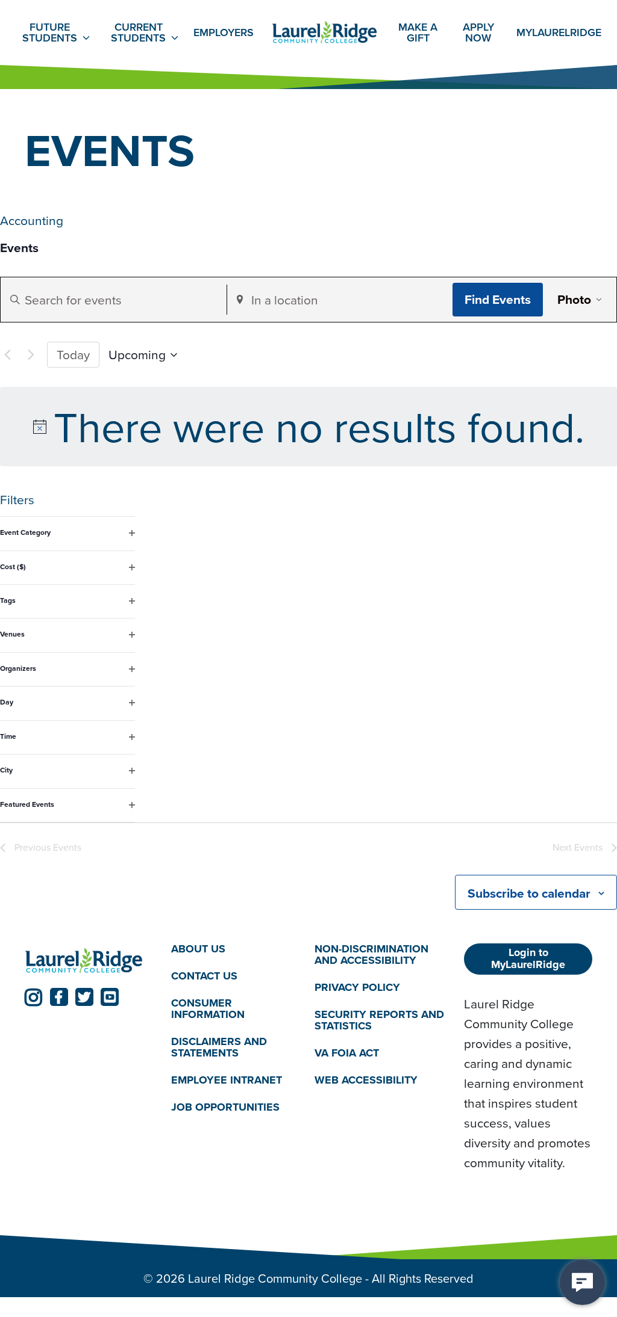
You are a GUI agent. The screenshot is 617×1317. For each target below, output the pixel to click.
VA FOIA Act (347, 1053)
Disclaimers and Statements (219, 1047)
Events (19, 248)
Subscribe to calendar (529, 893)
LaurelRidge (558, 32)
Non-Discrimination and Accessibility (371, 954)
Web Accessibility (366, 1080)
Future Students (49, 32)
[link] (34, 997)
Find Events (498, 299)
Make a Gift (417, 32)
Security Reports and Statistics (379, 1020)
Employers (223, 32)
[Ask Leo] (582, 1282)
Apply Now (478, 32)
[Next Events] (30, 355)
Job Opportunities (225, 1107)
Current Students (138, 32)
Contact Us (204, 976)
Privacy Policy (357, 987)
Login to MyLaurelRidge (528, 958)
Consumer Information (208, 1008)
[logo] (84, 960)
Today (73, 354)
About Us (198, 949)
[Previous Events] (7, 355)
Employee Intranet (226, 1080)
